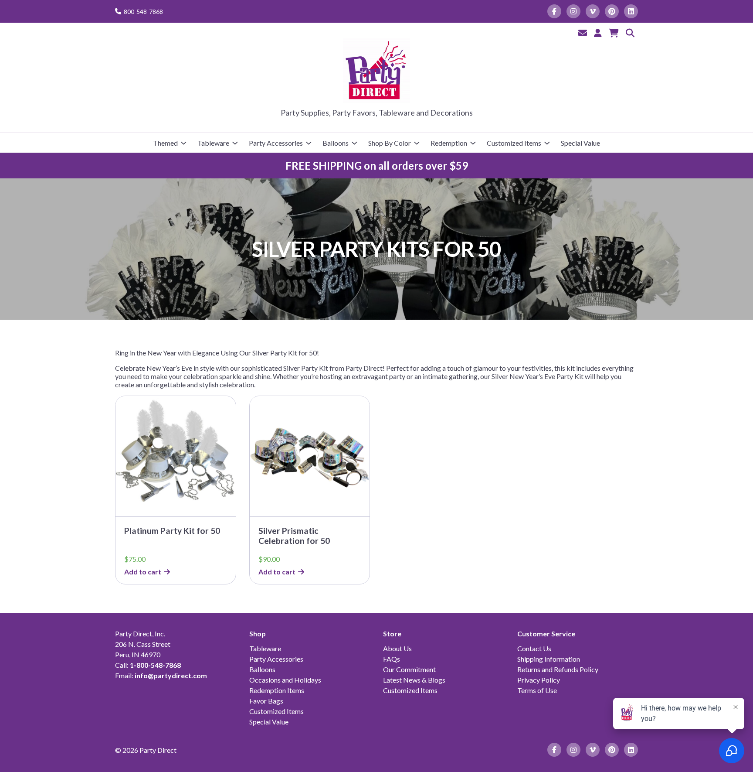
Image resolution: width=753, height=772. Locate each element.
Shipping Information (548, 659)
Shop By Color (389, 143)
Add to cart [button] (142, 571)
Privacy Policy (538, 680)
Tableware (213, 143)
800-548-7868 (143, 11)
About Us (397, 648)
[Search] (630, 33)
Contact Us (534, 648)
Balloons (335, 143)
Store (392, 633)
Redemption (449, 143)
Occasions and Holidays (285, 680)
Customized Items (514, 143)
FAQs (391, 659)
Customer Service (546, 633)
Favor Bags (266, 701)
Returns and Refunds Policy (557, 669)
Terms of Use (537, 690)
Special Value (580, 143)
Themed (165, 143)
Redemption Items (276, 690)
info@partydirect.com (171, 675)
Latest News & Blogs (414, 680)
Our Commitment (409, 669)
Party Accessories (276, 143)
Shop (257, 633)
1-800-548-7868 (155, 665)
